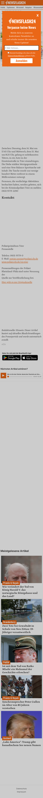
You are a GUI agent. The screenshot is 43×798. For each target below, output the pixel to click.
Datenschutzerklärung (16, 56)
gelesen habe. (30, 56)
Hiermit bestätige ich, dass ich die (22, 53)
